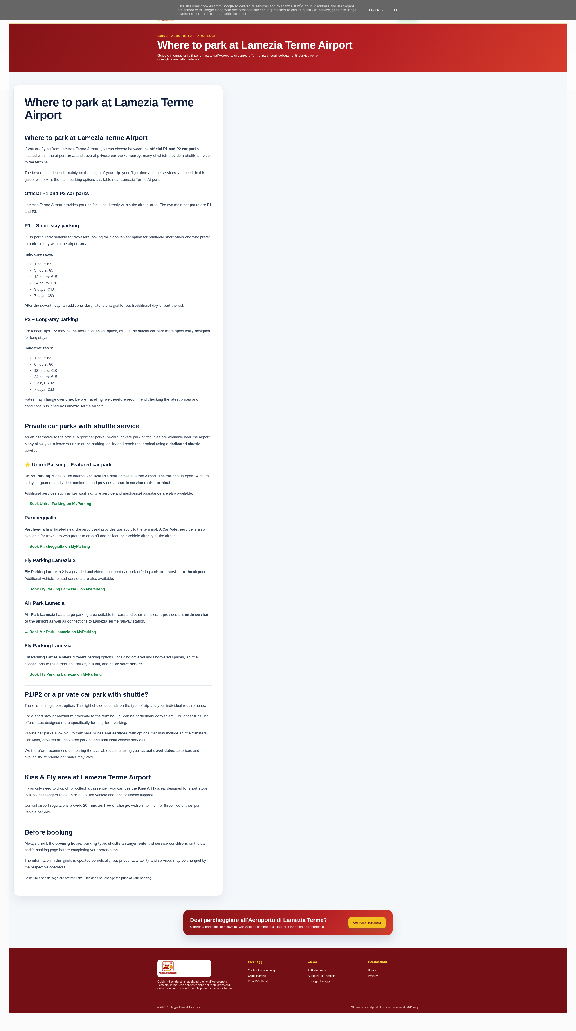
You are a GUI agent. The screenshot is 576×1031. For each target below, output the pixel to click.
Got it (394, 10)
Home (372, 970)
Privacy (373, 975)
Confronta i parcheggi (367, 922)
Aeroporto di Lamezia (321, 975)
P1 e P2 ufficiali (258, 981)
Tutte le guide (317, 970)
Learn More (376, 10)
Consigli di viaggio (319, 981)
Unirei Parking (257, 975)
